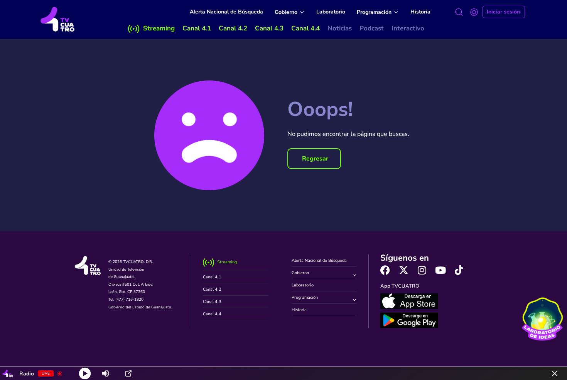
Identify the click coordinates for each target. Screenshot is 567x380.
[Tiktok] (459, 270)
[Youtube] (441, 270)
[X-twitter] (403, 270)
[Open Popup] (128, 373)
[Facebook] (385, 270)
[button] (314, 158)
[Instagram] (422, 270)
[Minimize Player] (554, 373)
